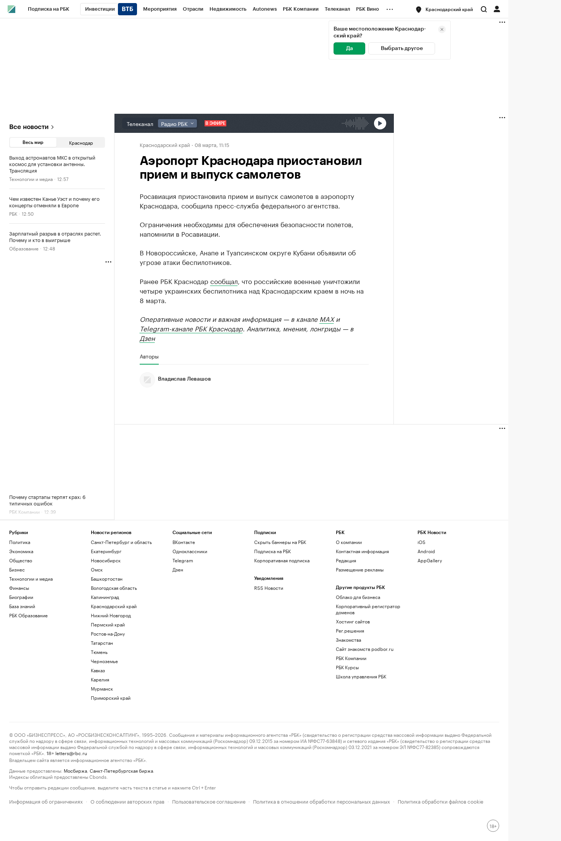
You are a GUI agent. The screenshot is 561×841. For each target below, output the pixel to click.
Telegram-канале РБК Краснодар (191, 328)
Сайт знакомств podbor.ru (364, 649)
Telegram (182, 560)
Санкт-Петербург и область (121, 542)
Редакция (346, 560)
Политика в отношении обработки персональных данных (321, 800)
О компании (349, 542)
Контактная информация (362, 551)
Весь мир (33, 142)
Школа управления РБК (361, 676)
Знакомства (348, 639)
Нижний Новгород (111, 615)
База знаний (22, 606)
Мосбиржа (75, 770)
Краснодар (81, 142)
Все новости (28, 127)
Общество (20, 560)
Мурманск (102, 688)
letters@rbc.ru (71, 752)
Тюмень (99, 652)
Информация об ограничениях (46, 800)
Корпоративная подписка (282, 560)
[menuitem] (48, 9)
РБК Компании (351, 658)
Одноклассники (189, 551)
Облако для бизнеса (358, 597)
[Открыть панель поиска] (483, 9)
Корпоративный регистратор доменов (368, 609)
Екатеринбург (106, 551)
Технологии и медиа (31, 178)
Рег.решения (350, 630)
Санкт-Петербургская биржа (121, 770)
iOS (422, 542)
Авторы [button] (149, 356)
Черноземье (104, 661)
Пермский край (108, 624)
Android (426, 551)
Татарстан (102, 642)
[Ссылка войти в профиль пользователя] (497, 8)
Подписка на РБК (272, 551)
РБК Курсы (347, 667)
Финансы (19, 587)
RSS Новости (268, 587)
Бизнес (17, 569)
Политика (19, 542)
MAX (326, 318)
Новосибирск (106, 560)
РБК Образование (28, 615)
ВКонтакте (183, 542)
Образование (24, 248)
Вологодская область (114, 587)
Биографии (21, 597)
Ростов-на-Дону (108, 633)
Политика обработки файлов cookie (441, 800)
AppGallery (430, 560)
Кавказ (98, 670)
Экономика (21, 551)
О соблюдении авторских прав (127, 800)
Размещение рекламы (360, 569)
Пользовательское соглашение (208, 800)
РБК (13, 213)
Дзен (147, 337)
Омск (97, 569)
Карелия (100, 679)
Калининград (105, 597)
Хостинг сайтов (353, 621)
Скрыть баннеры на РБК (280, 542)
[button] (444, 9)
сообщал (224, 281)
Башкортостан (107, 578)
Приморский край (111, 697)
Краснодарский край (165, 144)
